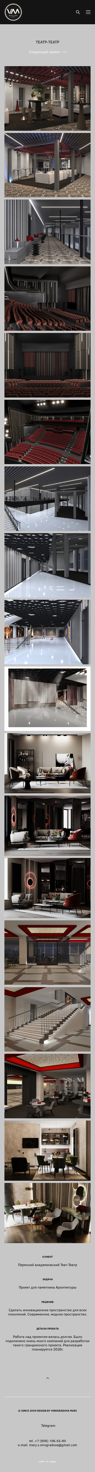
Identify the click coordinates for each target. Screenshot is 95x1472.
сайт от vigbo (47, 1462)
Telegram (48, 1425)
